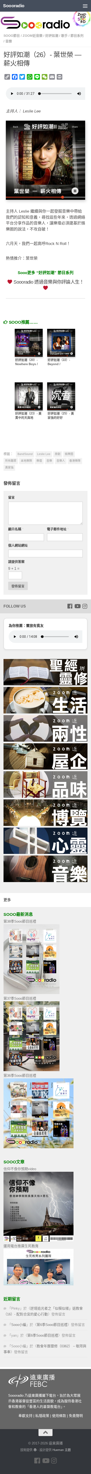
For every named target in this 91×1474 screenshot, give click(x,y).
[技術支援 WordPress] (34, 1449)
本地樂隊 (26, 460)
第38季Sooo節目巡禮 (20, 921)
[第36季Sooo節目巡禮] (39, 1147)
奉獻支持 (25, 1416)
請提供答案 (16, 562)
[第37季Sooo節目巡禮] (32, 1070)
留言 (11, 497)
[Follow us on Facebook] (70, 606)
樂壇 (39, 460)
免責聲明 (76, 1416)
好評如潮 (51, 35)
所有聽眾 (10, 460)
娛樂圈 (69, 454)
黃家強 (9, 467)
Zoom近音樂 (32, 35)
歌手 (64, 35)
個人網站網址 (18, 545)
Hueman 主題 (61, 1450)
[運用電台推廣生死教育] (39, 1284)
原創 (57, 454)
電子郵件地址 (58, 529)
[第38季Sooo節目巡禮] (32, 993)
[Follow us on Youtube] (77, 606)
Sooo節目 (12, 35)
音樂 (8, 41)
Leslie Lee (43, 454)
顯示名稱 (15, 529)
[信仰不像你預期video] (39, 1240)
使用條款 (59, 1416)
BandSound (25, 454)
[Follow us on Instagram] (85, 606)
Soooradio (13, 5)
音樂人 (60, 460)
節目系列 (77, 35)
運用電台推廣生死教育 (21, 1246)
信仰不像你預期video (20, 1169)
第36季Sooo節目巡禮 (20, 1075)
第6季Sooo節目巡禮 (52, 1325)
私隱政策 (42, 1416)
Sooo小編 (18, 1325)
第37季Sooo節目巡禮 (20, 998)
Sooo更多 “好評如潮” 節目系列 (46, 273)
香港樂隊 (74, 460)
